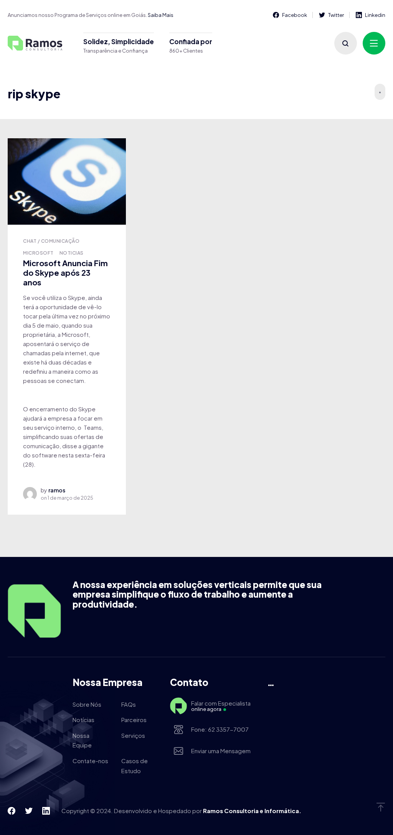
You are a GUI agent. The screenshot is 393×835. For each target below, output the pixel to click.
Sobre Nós (87, 704)
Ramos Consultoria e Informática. (252, 810)
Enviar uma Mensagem (221, 750)
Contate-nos (90, 760)
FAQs (128, 704)
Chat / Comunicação (51, 241)
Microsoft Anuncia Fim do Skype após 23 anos (65, 272)
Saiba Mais (160, 15)
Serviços (133, 735)
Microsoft (38, 253)
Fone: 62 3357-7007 (220, 729)
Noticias (71, 253)
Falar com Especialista (221, 705)
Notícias (83, 719)
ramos (56, 490)
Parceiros (134, 719)
